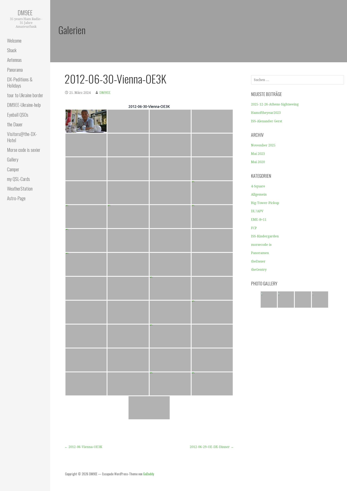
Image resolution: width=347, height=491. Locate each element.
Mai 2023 (258, 154)
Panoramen (260, 253)
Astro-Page (16, 198)
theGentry (259, 270)
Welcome (14, 40)
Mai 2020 (258, 162)
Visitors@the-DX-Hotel (22, 137)
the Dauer (15, 124)
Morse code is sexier (23, 149)
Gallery (12, 159)
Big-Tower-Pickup (265, 203)
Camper (13, 169)
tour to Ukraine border (25, 95)
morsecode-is (261, 245)
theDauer (258, 261)
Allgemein (259, 194)
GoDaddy (148, 474)
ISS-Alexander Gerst (266, 121)
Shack (11, 50)
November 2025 (263, 145)
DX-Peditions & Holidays (20, 82)
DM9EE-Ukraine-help (24, 104)
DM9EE (25, 12)
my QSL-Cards (18, 178)
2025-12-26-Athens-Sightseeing (275, 104)
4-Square (258, 186)
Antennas (14, 59)
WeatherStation (20, 188)
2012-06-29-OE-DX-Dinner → (212, 447)
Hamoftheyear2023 (266, 113)
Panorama (15, 69)
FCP (254, 228)
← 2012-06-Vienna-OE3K (83, 447)
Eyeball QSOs (17, 114)
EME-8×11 (258, 220)
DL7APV (257, 211)
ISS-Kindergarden (265, 236)
